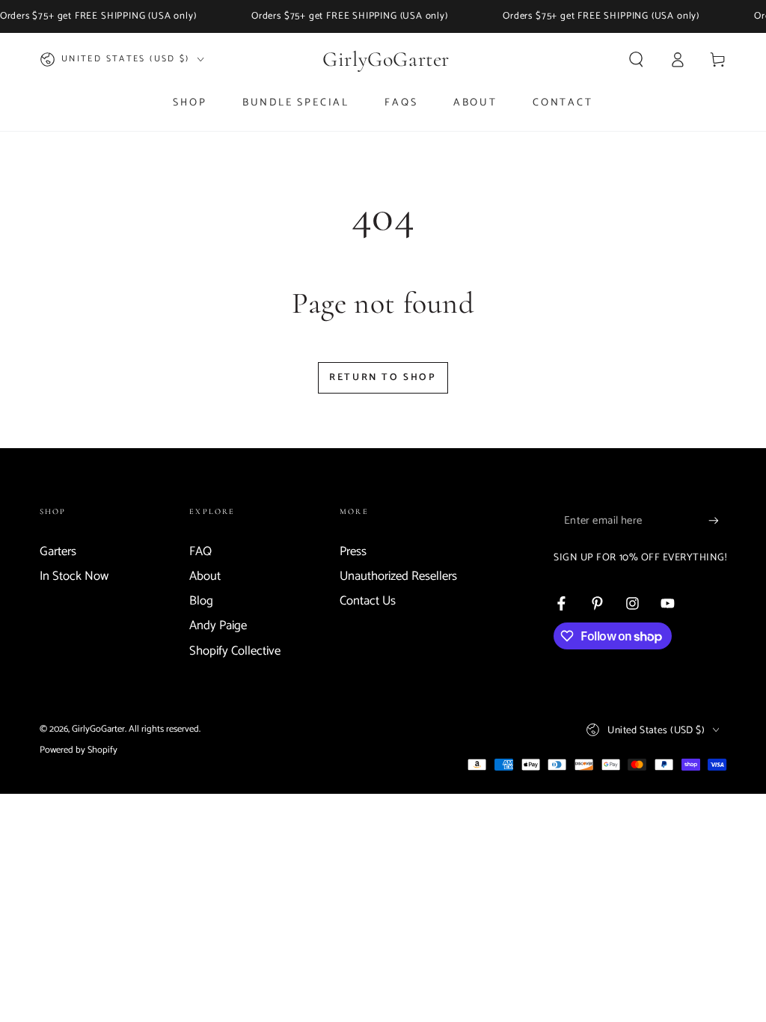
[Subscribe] (717, 521)
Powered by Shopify (78, 750)
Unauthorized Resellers (398, 576)
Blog (201, 601)
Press (353, 552)
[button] (636, 59)
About (205, 576)
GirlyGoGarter (98, 729)
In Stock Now (74, 576)
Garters (58, 552)
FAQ (200, 552)
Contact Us (368, 601)
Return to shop (382, 377)
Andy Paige (218, 626)
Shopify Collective (235, 651)
